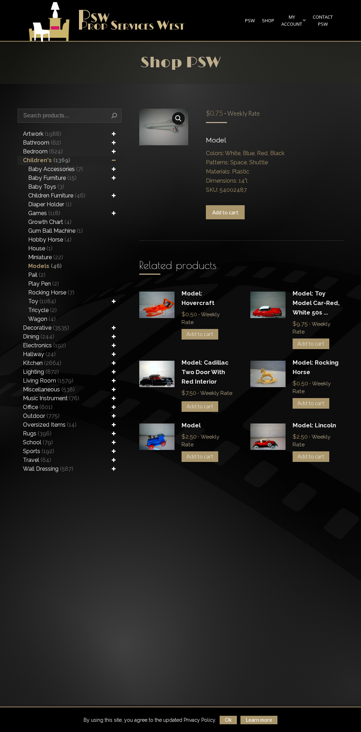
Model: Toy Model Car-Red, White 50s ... (316, 303)
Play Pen (43, 283)
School (38, 442)
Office (38, 407)
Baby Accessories (55, 169)
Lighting (41, 371)
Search (114, 116)
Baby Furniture (52, 178)
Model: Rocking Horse (315, 367)
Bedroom (43, 151)
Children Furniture (56, 195)
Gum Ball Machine (55, 230)
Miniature (45, 257)
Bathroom (42, 142)
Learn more (259, 719)
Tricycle (42, 310)
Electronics (44, 345)
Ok (228, 719)
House (40, 248)
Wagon (42, 319)
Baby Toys (46, 186)
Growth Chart (50, 222)
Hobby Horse (50, 239)
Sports (38, 451)
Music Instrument (51, 398)
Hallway (39, 354)
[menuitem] (250, 20)
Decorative (46, 327)
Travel (37, 460)
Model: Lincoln (314, 425)
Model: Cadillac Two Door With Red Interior (205, 372)
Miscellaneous (49, 389)
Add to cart (225, 212)
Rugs (37, 433)
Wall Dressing (48, 468)
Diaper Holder (50, 204)
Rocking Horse (51, 292)
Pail (36, 275)
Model (191, 425)
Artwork (42, 133)
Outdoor (41, 416)
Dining (38, 336)
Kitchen (42, 363)
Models (45, 266)
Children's (46, 160)
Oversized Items (50, 424)
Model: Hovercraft (198, 298)
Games (44, 213)
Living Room (48, 380)
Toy (42, 301)
